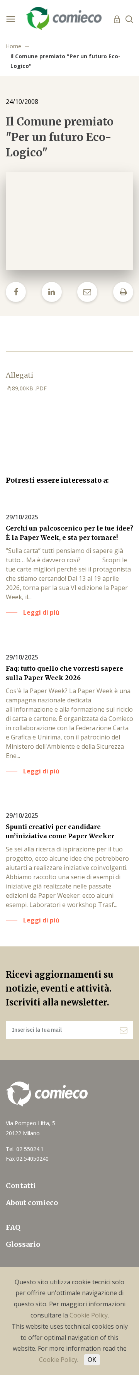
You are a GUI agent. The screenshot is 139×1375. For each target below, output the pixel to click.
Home (13, 46)
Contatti (21, 1185)
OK (92, 1359)
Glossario (23, 1244)
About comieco (32, 1202)
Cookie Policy (89, 1315)
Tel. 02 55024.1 (25, 1149)
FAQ (13, 1227)
